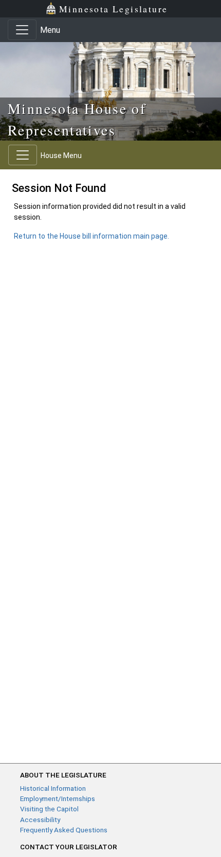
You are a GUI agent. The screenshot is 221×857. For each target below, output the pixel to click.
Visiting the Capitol (49, 809)
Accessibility (40, 819)
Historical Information (53, 788)
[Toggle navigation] (22, 30)
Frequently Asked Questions (63, 830)
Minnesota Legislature (113, 9)
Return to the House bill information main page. (91, 236)
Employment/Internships (57, 798)
